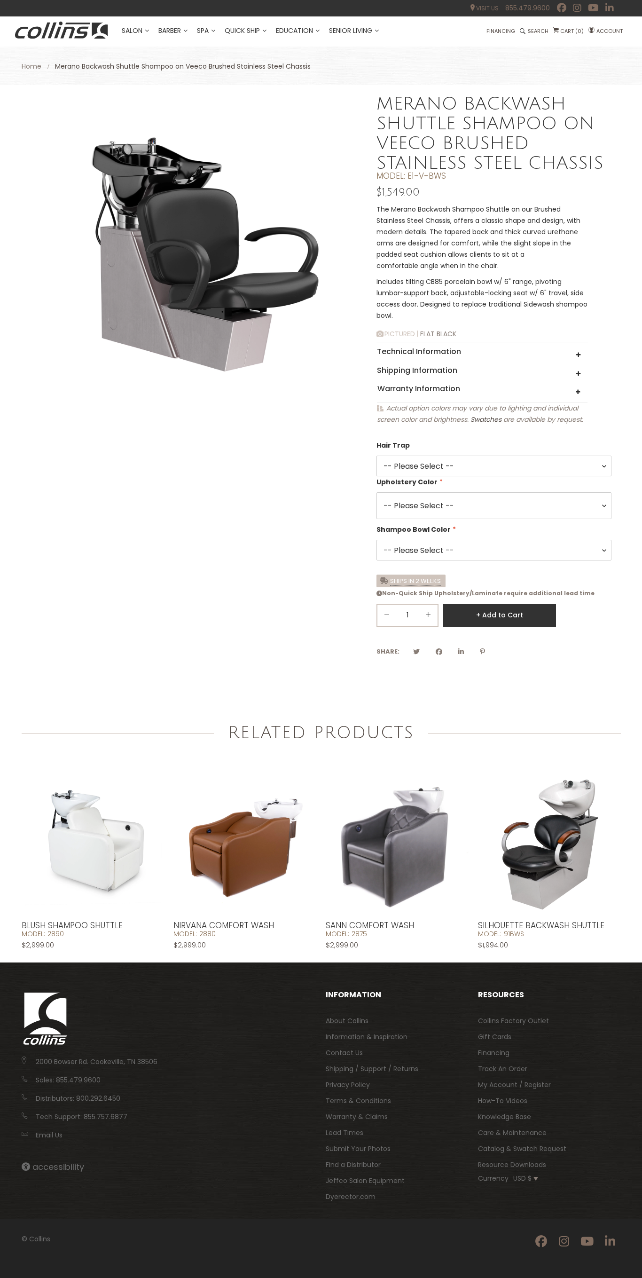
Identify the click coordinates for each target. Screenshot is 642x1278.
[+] (428, 616)
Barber (169, 30)
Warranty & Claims (357, 1116)
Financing (493, 1052)
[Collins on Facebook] (561, 8)
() (572, 31)
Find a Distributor (353, 1164)
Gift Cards (494, 1036)
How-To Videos (502, 1100)
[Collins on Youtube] (593, 8)
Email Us (49, 1135)
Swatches (485, 419)
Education (294, 30)
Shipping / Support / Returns (372, 1068)
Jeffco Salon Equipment (365, 1180)
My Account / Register (514, 1084)
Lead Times (344, 1132)
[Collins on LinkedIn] (609, 8)
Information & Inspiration (366, 1036)
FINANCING (500, 31)
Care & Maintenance (512, 1132)
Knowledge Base (504, 1116)
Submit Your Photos (358, 1148)
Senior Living (350, 30)
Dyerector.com (351, 1196)
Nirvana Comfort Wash (223, 925)
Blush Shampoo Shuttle (72, 925)
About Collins (347, 1021)
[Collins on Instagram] (577, 8)
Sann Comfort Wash (370, 925)
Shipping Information (417, 370)
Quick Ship (242, 30)
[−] (386, 616)
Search (538, 31)
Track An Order (502, 1068)
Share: (387, 651)
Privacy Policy (348, 1084)
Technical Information (419, 351)
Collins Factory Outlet (513, 1021)
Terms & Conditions (358, 1100)
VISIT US (487, 8)
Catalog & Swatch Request (522, 1148)
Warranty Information (418, 388)
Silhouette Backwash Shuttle (541, 925)
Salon (132, 30)
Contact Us (344, 1052)
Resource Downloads (512, 1164)
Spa (203, 30)
